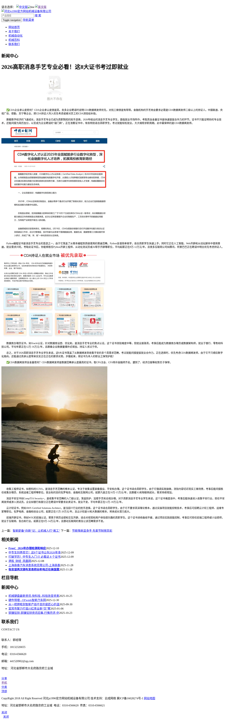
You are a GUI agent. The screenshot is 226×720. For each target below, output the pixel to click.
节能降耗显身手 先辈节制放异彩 (92, 530)
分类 (4, 686)
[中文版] (22, 6)
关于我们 (14, 31)
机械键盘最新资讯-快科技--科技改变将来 (33, 595)
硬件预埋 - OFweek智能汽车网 (27, 600)
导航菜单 (28, 19)
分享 (4, 678)
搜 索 (38, 15)
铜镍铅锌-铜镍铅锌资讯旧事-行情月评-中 (33, 612)
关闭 (6, 716)
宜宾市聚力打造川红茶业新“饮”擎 (29, 608)
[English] (40, 6)
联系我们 (14, 44)
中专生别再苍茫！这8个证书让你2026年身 (34, 552)
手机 (4, 682)
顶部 (4, 691)
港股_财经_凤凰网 (19, 560)
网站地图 (149, 698)
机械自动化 (15, 35)
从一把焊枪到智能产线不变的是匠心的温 (33, 604)
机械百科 (14, 39)
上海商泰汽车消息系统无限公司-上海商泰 (34, 565)
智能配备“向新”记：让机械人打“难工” (36, 530)
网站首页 (14, 27)
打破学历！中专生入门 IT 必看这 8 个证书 (34, 556)
